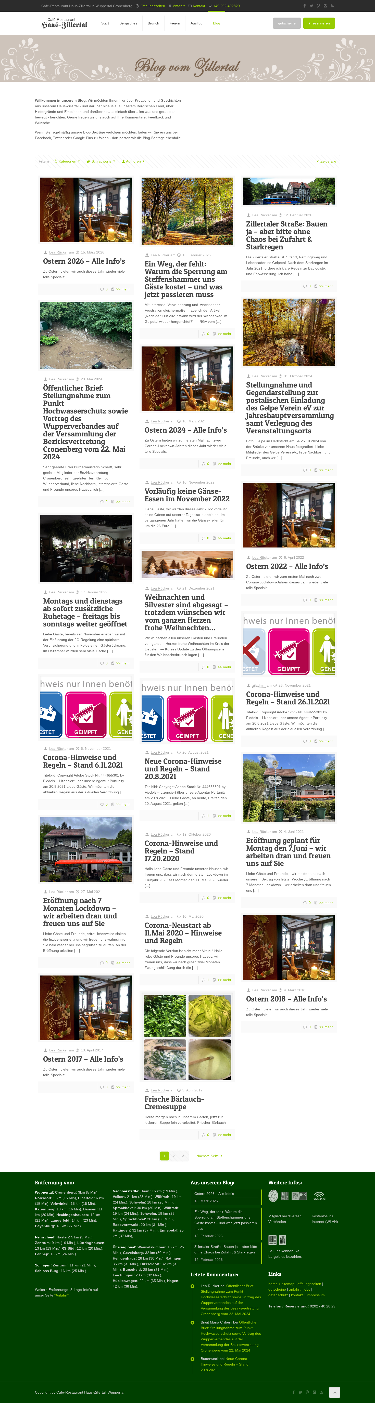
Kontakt (199, 6)
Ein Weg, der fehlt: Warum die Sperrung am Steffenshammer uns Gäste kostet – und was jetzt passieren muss (186, 279)
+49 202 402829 (226, 6)
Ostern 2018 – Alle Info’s (286, 998)
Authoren (133, 161)
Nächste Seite (207, 1156)
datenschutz (278, 1295)
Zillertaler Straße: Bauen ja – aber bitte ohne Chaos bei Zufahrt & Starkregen (287, 235)
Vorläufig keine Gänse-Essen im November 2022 (187, 494)
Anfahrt (179, 6)
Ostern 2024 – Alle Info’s (186, 429)
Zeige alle (328, 161)
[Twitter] (311, 6)
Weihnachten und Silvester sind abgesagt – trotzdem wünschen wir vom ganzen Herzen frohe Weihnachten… (186, 612)
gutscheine (277, 1289)
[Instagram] (325, 6)
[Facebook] (304, 6)
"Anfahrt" (61, 1295)
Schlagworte (101, 161)
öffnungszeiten (309, 1284)
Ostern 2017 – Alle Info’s (83, 1058)
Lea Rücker (58, 252)
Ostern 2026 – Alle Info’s (84, 260)
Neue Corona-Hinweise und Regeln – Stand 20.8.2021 (183, 768)
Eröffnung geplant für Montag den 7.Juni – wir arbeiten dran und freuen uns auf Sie (288, 852)
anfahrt (295, 1289)
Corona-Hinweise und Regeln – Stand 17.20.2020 (181, 850)
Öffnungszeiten (153, 6)
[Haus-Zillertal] (64, 23)
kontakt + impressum (308, 1295)
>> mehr (123, 289)
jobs (307, 1289)
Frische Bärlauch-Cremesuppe (174, 1102)
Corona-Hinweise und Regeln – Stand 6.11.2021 (83, 761)
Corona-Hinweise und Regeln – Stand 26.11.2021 (288, 697)
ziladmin (259, 685)
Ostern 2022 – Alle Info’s (287, 566)
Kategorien (67, 161)
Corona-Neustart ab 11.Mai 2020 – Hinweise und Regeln (183, 932)
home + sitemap (281, 1284)
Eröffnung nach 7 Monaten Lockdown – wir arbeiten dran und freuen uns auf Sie (80, 912)
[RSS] (332, 6)
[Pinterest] (318, 6)
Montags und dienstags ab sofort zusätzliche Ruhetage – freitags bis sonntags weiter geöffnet (85, 612)
